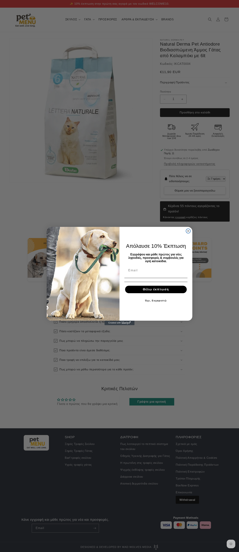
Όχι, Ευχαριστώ (156, 300)
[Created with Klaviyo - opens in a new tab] (119, 323)
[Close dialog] (188, 231)
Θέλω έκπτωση (156, 289)
